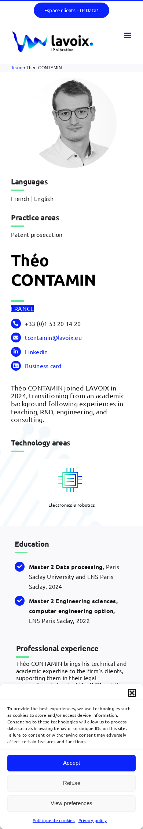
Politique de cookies (54, 820)
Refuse (71, 783)
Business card (43, 365)
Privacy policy (92, 820)
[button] (132, 693)
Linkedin (36, 351)
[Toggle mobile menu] (128, 35)
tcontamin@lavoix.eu (53, 337)
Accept (71, 763)
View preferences (71, 803)
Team (16, 67)
